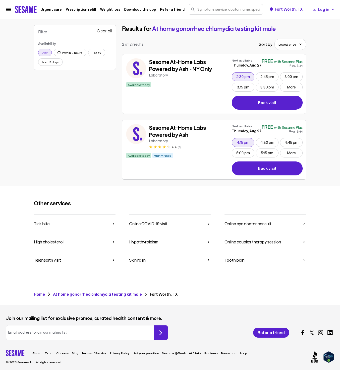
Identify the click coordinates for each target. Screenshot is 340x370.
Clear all (104, 31)
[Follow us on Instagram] (320, 333)
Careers (62, 353)
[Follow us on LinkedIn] (330, 333)
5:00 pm (245, 152)
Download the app (140, 9)
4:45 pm (293, 142)
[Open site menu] (8, 9)
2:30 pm (245, 76)
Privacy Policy (119, 353)
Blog (75, 353)
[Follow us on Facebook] (302, 333)
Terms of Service (94, 353)
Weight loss (110, 9)
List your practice (145, 353)
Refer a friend (172, 9)
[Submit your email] (161, 332)
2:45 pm (269, 76)
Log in (323, 9)
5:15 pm (270, 152)
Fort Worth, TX (289, 9)
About (37, 353)
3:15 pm (245, 87)
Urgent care (51, 9)
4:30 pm (269, 142)
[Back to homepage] (26, 9)
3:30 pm (269, 87)
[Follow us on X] (311, 333)
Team (49, 353)
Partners (211, 353)
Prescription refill (81, 9)
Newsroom (229, 353)
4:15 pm (245, 142)
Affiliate (195, 353)
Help (243, 353)
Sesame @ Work (174, 353)
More (291, 87)
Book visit (280, 103)
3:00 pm (293, 76)
